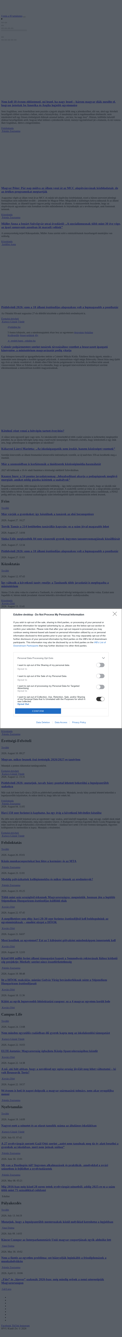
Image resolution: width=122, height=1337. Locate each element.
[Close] (116, 615)
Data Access (61, 722)
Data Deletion (43, 722)
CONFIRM (38, 711)
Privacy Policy (79, 722)
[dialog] (61, 668)
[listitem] (61, 658)
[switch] (100, 665)
